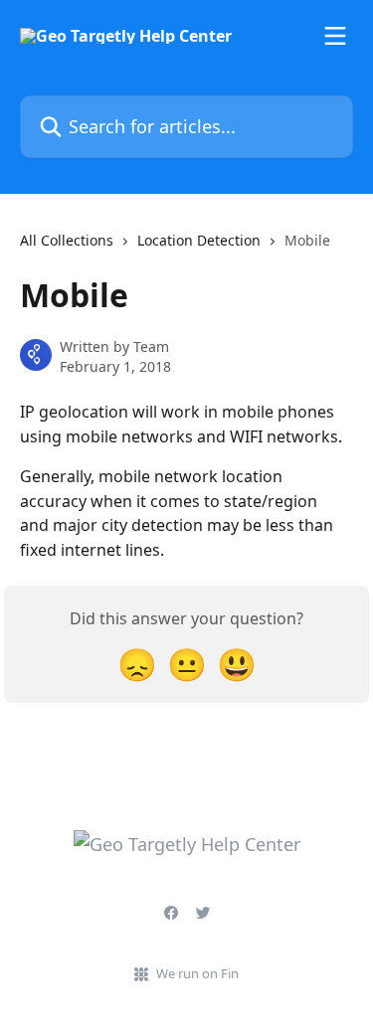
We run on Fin (197, 973)
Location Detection (199, 240)
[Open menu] (335, 36)
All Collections (66, 240)
